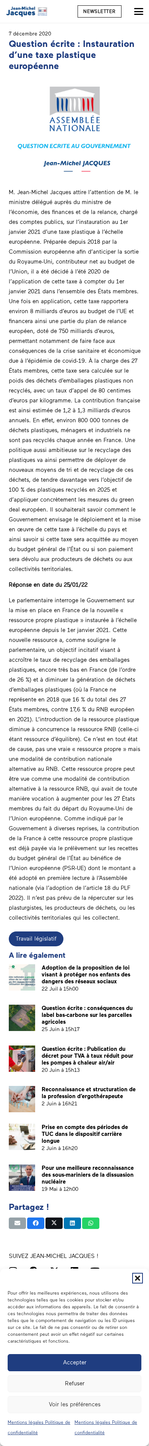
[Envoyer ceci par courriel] (17, 1223)
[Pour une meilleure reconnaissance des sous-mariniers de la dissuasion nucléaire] (22, 1178)
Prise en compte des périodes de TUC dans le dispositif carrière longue (85, 1134)
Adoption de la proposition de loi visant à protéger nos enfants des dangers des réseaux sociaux (86, 974)
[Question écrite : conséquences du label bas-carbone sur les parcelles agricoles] (22, 1018)
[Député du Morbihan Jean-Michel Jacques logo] (27, 11)
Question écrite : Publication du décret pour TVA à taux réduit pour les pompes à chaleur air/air (87, 1055)
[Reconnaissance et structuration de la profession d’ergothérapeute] (22, 1099)
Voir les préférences (74, 1404)
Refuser (74, 1383)
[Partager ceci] (35, 1223)
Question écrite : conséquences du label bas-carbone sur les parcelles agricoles (87, 1015)
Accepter (74, 1362)
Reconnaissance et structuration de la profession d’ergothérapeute (89, 1093)
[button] (137, 1278)
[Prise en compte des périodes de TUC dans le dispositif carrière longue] (22, 1137)
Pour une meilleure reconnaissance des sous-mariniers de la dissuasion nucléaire (88, 1175)
